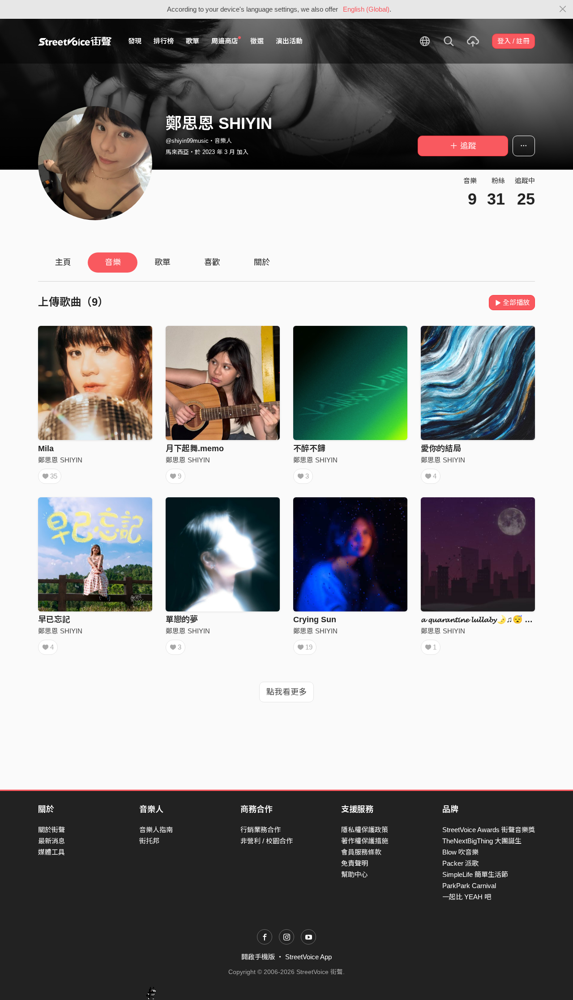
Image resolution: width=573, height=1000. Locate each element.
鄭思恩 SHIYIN (60, 460)
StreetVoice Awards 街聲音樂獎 (488, 829)
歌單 (192, 41)
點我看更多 (286, 692)
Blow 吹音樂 (460, 852)
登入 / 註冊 (513, 41)
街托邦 (149, 841)
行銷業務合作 (260, 829)
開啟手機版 (258, 957)
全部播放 (516, 302)
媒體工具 (51, 852)
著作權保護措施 (364, 841)
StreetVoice (75, 41)
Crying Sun (314, 619)
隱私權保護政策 (364, 829)
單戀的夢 (182, 619)
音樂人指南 (156, 829)
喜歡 (212, 262)
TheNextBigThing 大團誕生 (482, 841)
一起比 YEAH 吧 (466, 897)
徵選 (257, 41)
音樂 (113, 262)
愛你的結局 (441, 448)
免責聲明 (354, 863)
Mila (46, 448)
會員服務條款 (361, 852)
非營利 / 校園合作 (266, 841)
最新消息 (51, 841)
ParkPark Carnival (469, 885)
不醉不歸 (309, 448)
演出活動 (289, 41)
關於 (262, 262)
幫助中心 (354, 874)
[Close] (563, 9)
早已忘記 (54, 619)
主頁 (63, 262)
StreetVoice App (308, 957)
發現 (134, 41)
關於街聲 (51, 829)
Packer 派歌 (460, 863)
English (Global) (366, 9)
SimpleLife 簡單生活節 (475, 874)
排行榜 (164, 41)
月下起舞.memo (195, 448)
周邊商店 (224, 41)
